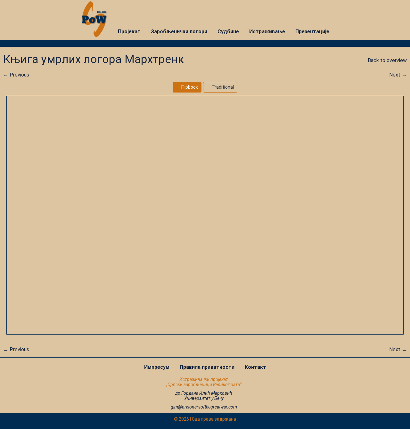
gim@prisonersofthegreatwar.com (204, 406)
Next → (398, 75)
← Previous (16, 75)
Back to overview (386, 60)
